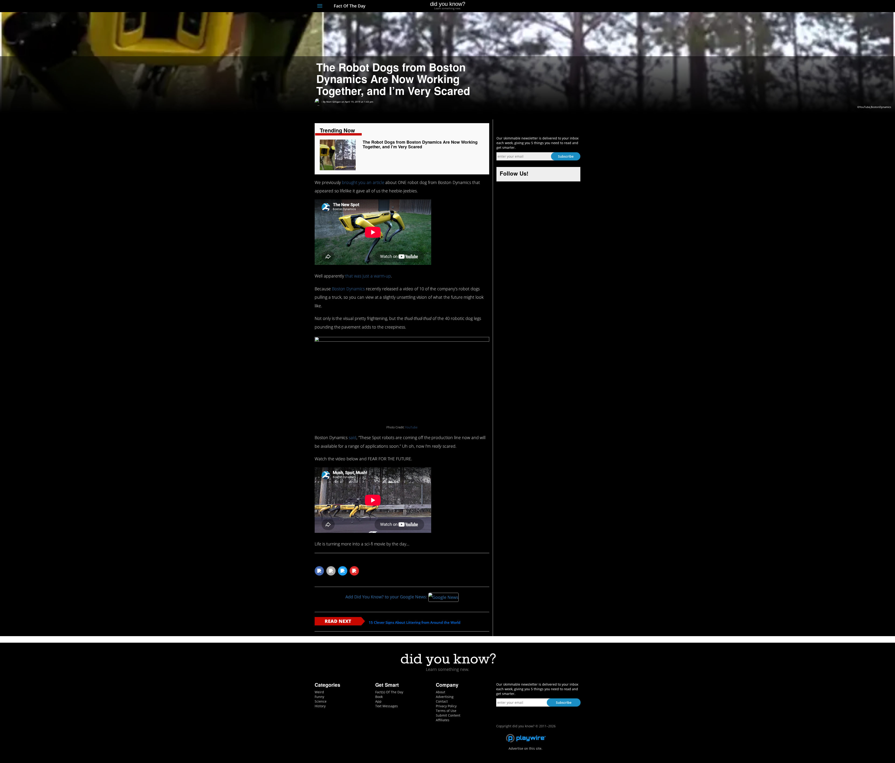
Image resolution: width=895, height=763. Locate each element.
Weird (319, 692)
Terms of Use (446, 710)
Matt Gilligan (333, 101)
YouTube (411, 427)
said (352, 437)
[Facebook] (544, 6)
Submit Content (448, 715)
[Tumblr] (569, 6)
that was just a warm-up (368, 276)
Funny (319, 696)
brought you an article (363, 182)
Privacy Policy (446, 706)
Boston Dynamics (348, 288)
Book (379, 696)
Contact (442, 701)
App (378, 701)
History (320, 706)
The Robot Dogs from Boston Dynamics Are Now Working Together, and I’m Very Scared (420, 144)
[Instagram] (561, 6)
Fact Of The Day (349, 6)
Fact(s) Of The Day (389, 692)
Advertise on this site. (525, 748)
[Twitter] (552, 6)
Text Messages (386, 706)
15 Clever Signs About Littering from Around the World (414, 622)
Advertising (445, 696)
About (440, 692)
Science (321, 701)
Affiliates (442, 720)
